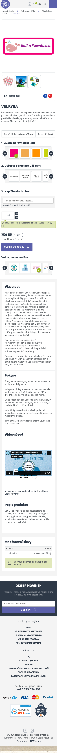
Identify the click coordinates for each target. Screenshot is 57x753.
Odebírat (26, 610)
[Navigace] (53, 4)
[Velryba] (8, 81)
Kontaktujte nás (28, 660)
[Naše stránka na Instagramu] (31, 730)
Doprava (28, 664)
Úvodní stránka (8, 11)
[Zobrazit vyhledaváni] (45, 4)
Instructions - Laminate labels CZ (20, 491)
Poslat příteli (13, 95)
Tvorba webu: (29, 741)
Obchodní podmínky (28, 672)
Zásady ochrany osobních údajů (28, 676)
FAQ (28, 657)
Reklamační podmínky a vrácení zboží (28, 668)
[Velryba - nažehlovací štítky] (14, 268)
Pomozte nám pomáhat (28, 643)
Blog (28, 627)
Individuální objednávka (29, 635)
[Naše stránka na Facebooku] (25, 730)
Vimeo (16, 493)
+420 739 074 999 (29, 689)
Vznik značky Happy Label (28, 631)
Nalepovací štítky (28, 11)
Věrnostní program (28, 639)
